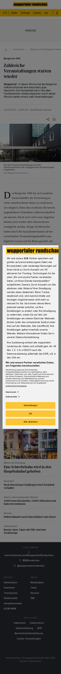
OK (30, 413)
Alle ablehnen (31, 422)
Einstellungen (30, 405)
